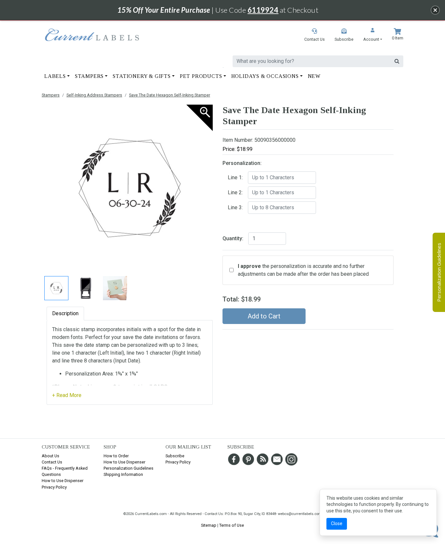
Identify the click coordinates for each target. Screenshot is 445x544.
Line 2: (235, 192)
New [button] (314, 76)
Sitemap (208, 525)
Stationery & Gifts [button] (141, 76)
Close (336, 523)
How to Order (116, 455)
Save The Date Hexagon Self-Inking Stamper (169, 95)
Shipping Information (123, 474)
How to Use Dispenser (62, 480)
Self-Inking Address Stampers (94, 95)
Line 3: (235, 207)
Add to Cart (264, 316)
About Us (50, 455)
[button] (372, 35)
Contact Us (52, 462)
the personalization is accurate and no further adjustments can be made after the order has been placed (303, 270)
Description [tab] (65, 313)
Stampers (51, 95)
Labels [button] (55, 76)
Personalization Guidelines (128, 468)
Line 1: (235, 177)
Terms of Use (231, 525)
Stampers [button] (89, 76)
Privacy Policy (54, 487)
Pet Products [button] (201, 76)
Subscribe (174, 455)
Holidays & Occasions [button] (265, 76)
